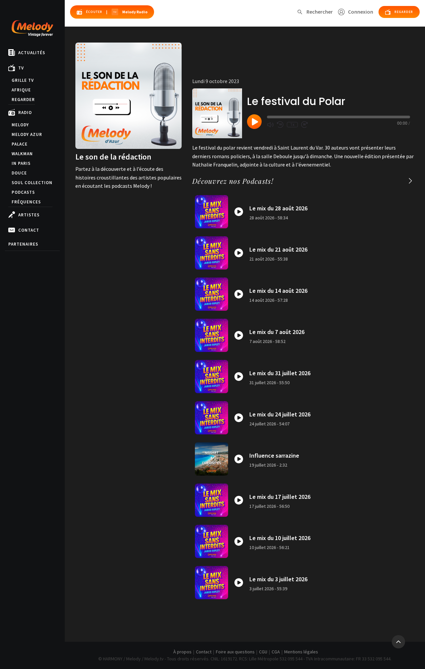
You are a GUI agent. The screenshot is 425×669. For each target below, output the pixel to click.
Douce (19, 173)
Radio (25, 112)
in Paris (21, 163)
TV (21, 68)
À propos (182, 652)
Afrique (21, 90)
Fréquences (26, 202)
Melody (20, 125)
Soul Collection (32, 182)
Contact (28, 230)
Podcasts (23, 192)
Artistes (29, 215)
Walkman (22, 154)
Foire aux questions (235, 652)
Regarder (23, 99)
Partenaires (23, 244)
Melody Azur (27, 134)
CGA (276, 652)
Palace (20, 144)
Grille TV (23, 80)
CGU (263, 652)
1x (292, 124)
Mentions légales (301, 652)
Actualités (31, 53)
